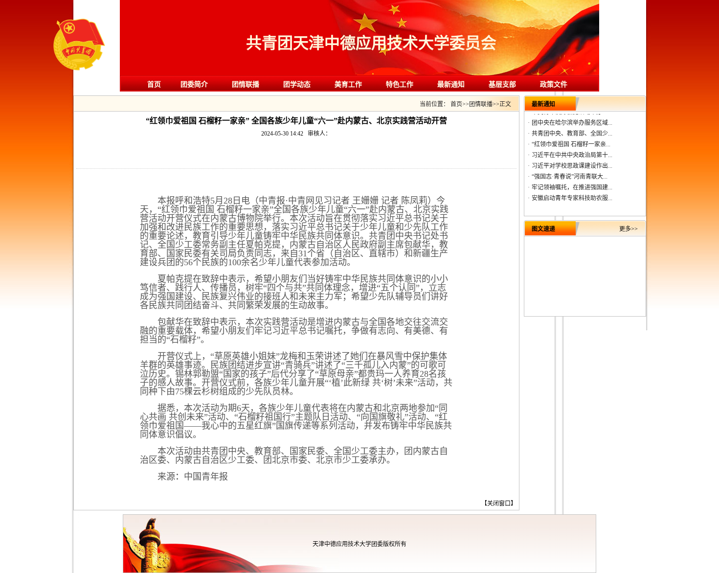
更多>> (628, 229)
